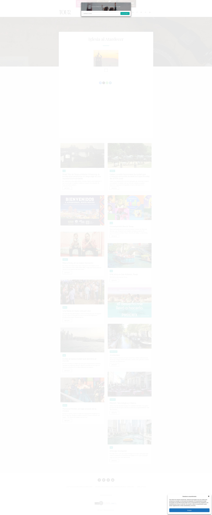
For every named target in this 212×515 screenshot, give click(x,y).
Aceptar (189, 510)
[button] (209, 496)
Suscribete (125, 13)
